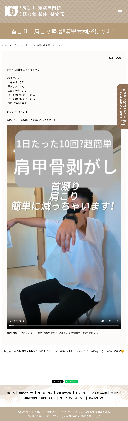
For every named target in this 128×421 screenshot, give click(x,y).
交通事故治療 (64, 392)
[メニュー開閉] (120, 11)
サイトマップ (96, 398)
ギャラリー (81, 392)
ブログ (16, 45)
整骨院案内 (30, 398)
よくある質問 (99, 392)
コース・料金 (45, 392)
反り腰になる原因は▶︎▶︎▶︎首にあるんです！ (28, 351)
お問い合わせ (48, 398)
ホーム (11, 392)
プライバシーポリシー (72, 398)
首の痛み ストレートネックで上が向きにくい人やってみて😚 (89, 351)
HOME (4, 45)
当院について (26, 392)
